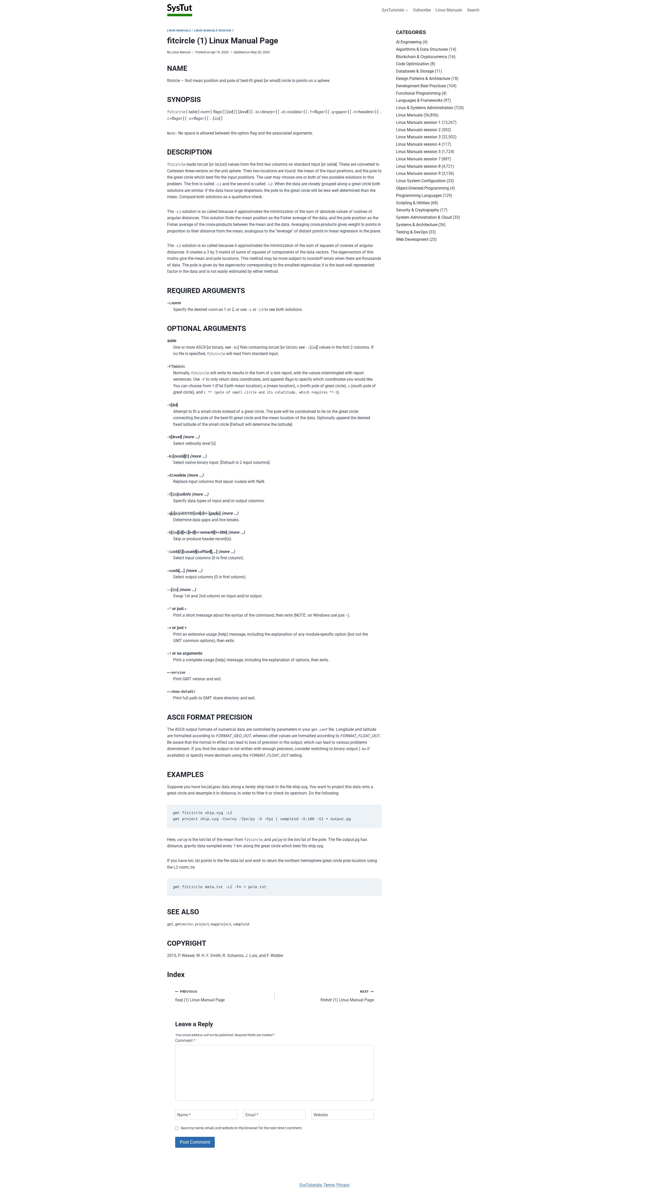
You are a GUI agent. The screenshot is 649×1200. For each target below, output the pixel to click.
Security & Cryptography (417, 210)
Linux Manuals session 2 (418, 129)
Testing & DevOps (412, 232)
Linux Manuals (449, 10)
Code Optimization (412, 63)
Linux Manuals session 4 (418, 144)
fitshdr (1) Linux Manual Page (347, 996)
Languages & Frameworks (419, 100)
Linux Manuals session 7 (418, 159)
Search (473, 10)
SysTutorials (310, 1184)
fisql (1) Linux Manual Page (200, 996)
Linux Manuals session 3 (418, 136)
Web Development (412, 239)
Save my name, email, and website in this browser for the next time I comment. (242, 1128)
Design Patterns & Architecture (423, 78)
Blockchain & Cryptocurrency (421, 56)
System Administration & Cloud (424, 217)
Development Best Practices (421, 85)
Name (184, 1114)
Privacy (343, 1184)
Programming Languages (419, 195)
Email (251, 1114)
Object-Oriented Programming (422, 188)
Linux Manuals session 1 (214, 30)
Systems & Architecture (416, 224)
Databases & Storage (415, 71)
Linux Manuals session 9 (418, 173)
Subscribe (422, 10)
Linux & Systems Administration (424, 107)
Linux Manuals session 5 (418, 151)
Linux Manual (180, 52)
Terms (329, 1184)
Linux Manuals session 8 (418, 166)
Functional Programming (418, 93)
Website (321, 1114)
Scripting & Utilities (413, 202)
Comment (185, 1040)
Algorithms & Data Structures (422, 49)
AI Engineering (409, 42)
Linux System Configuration (421, 180)
